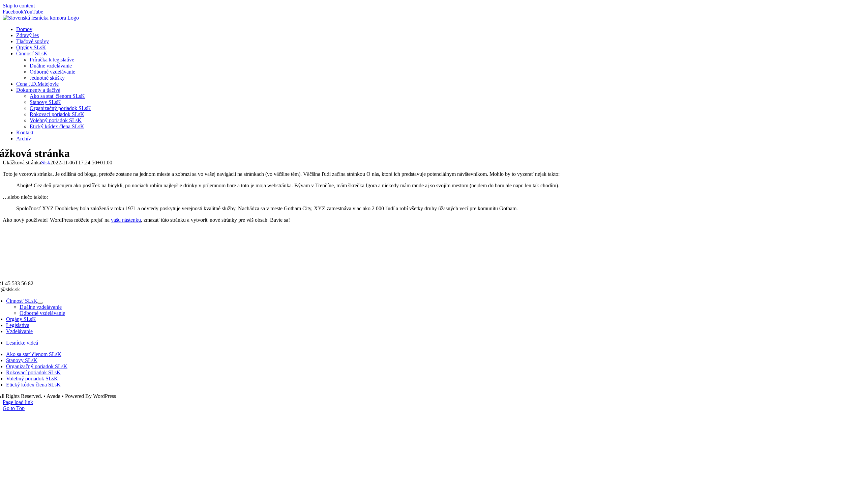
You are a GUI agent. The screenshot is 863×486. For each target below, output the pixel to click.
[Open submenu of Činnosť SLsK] (40, 303)
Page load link (18, 402)
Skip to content (19, 5)
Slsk (45, 162)
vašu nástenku (126, 220)
